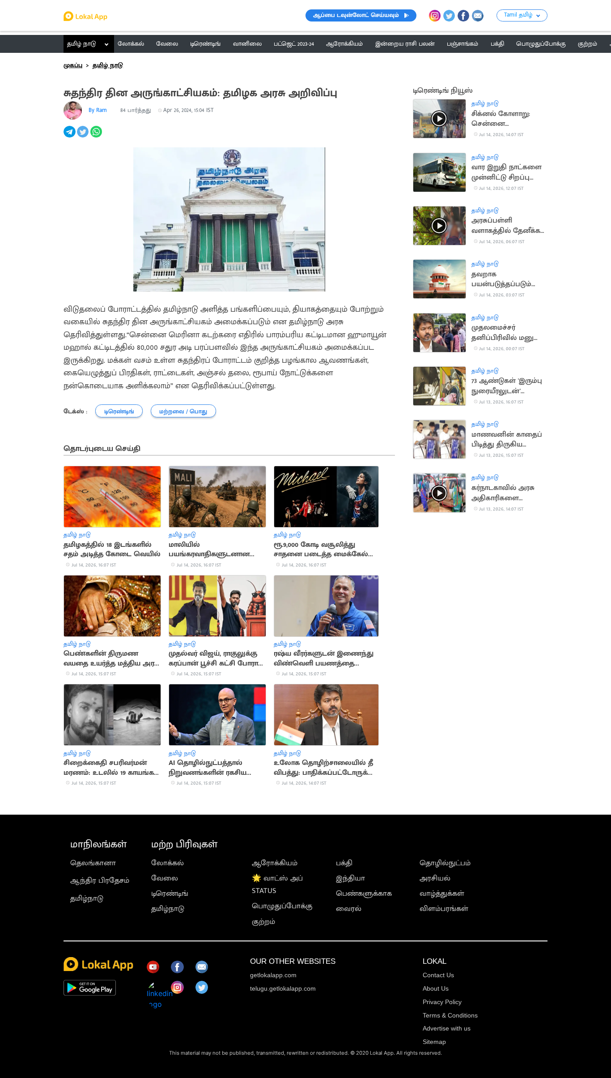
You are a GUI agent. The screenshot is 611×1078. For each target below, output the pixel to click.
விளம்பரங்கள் (444, 908)
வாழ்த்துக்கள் (442, 893)
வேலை (164, 878)
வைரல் (348, 908)
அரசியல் (435, 878)
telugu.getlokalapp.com (283, 988)
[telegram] (70, 136)
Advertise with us (447, 1028)
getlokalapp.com (273, 975)
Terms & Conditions (450, 1015)
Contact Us (438, 975)
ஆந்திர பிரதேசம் (99, 880)
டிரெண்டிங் (169, 893)
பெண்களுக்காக (364, 893)
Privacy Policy (442, 1001)
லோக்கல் (167, 863)
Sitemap (434, 1041)
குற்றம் (263, 921)
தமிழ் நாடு (81, 44)
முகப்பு (73, 65)
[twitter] (83, 136)
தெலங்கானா (93, 863)
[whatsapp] (97, 136)
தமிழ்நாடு (86, 898)
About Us (436, 988)
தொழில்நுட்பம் (445, 863)
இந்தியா (350, 878)
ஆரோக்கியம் (274, 863)
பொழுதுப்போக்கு (282, 906)
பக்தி (344, 863)
